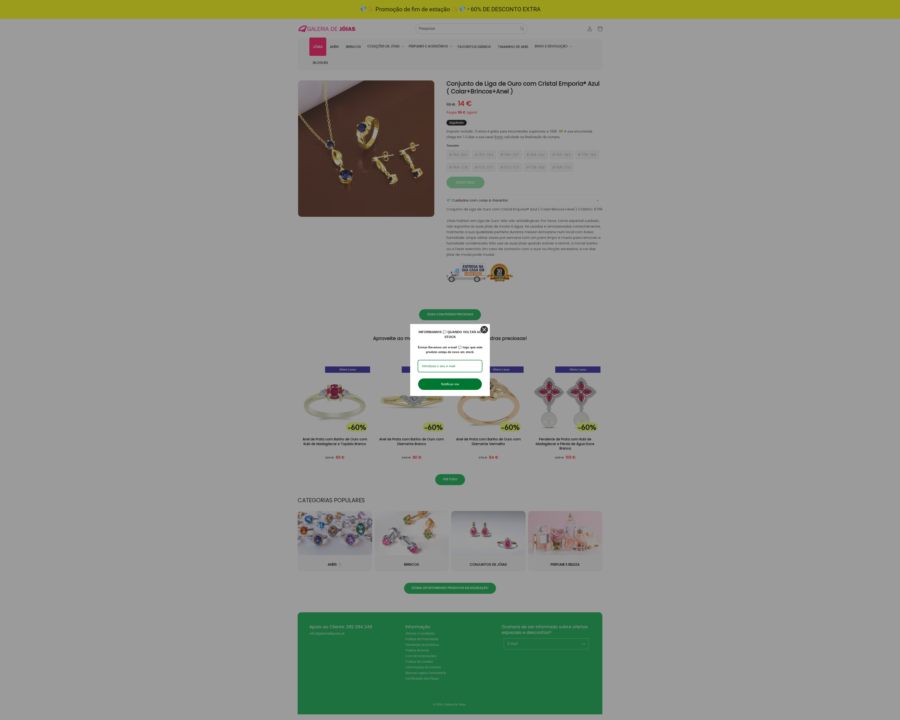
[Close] (484, 329)
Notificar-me (450, 384)
